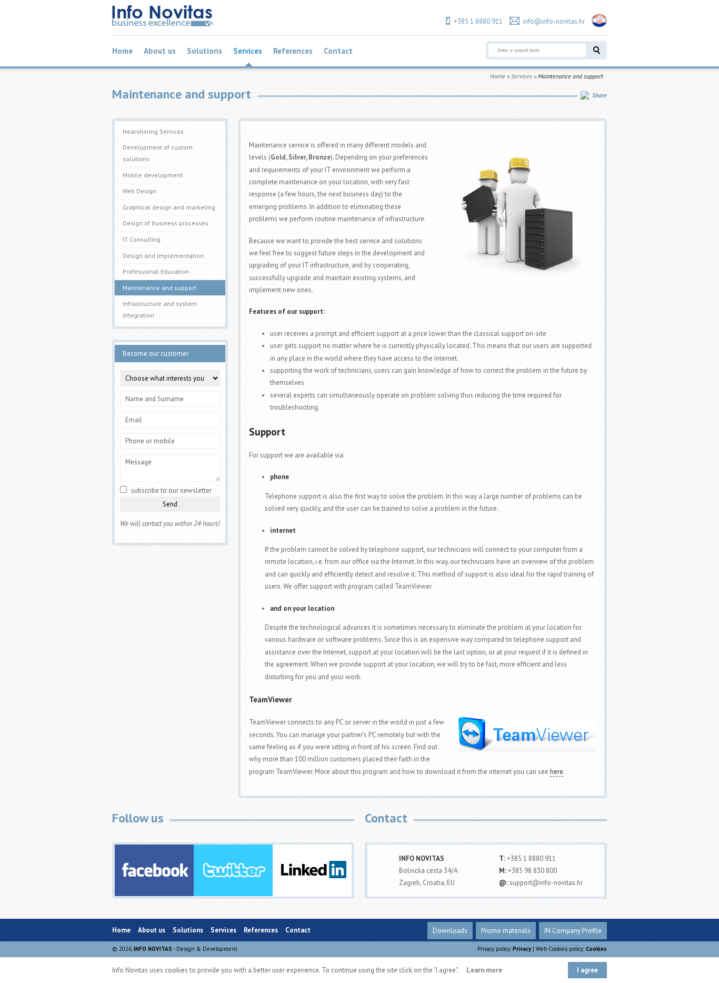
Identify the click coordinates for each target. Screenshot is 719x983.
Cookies (596, 948)
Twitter (233, 870)
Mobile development (153, 175)
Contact (338, 51)
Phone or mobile (150, 440)
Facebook (154, 870)
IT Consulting (142, 239)
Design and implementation (163, 256)
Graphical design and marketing (169, 207)
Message (138, 462)
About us (160, 51)
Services (247, 51)
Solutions (204, 51)
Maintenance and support (159, 288)
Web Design (139, 191)
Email (133, 419)
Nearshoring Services (153, 131)
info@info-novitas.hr (554, 21)
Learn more (484, 970)
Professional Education (156, 271)
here (556, 771)
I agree (587, 970)
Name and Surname (154, 398)
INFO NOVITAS (153, 948)
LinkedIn (312, 870)
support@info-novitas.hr (546, 882)
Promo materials (506, 930)
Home (122, 51)
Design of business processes (165, 223)
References (293, 51)
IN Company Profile (573, 930)
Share (599, 95)
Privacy (522, 948)
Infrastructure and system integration (160, 309)
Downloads (450, 930)
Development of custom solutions (158, 153)
